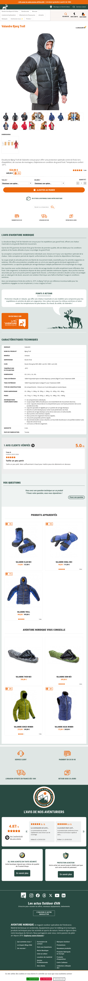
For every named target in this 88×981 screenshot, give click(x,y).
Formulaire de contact (42, 943)
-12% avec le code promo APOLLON (31, 2)
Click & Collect (42, 954)
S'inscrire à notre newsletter (44, 913)
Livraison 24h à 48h (44, 220)
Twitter (51, 895)
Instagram (31, 895)
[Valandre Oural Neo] (64, 546)
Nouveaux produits (64, 948)
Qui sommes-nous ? (24, 942)
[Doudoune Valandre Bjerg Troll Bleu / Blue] (51, 116)
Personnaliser (59, 979)
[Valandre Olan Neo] (23, 546)
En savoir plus (22, 873)
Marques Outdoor (63, 942)
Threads (44, 895)
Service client (21, 760)
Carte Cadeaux (62, 962)
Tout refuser (47, 979)
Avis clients (41, 966)
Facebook (38, 895)
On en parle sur (14, 316)
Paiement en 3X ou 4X (17, 220)
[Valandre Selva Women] (64, 711)
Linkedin (63, 895)
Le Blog (24, 895)
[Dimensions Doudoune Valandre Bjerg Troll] (10, 144)
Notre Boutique (42, 950)
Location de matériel (44, 957)
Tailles (4, 180)
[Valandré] (81, 27)
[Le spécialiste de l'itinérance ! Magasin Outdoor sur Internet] (5, 7)
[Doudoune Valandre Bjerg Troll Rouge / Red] (15, 125)
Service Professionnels (42, 961)
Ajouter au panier (46, 190)
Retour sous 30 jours (71, 220)
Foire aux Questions (44, 947)
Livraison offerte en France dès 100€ (21, 779)
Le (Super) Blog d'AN (24, 945)
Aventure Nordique (22, 924)
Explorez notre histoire (33, 935)
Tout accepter (33, 979)
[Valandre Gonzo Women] (23, 711)
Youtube (57, 895)
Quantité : (82, 180)
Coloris (37, 180)
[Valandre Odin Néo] (64, 661)
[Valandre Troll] (23, 596)
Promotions (61, 945)
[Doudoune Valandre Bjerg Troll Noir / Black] (6, 116)
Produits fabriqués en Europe (63, 953)
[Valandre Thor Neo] (23, 661)
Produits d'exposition (61, 958)
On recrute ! (21, 948)
